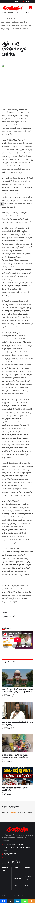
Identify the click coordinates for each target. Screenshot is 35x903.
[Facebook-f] (4, 862)
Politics (16, 889)
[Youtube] (18, 862)
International (17, 879)
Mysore (16, 886)
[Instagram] (13, 862)
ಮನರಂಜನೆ (28, 877)
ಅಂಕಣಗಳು (28, 886)
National (16, 882)
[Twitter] (9, 862)
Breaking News (16, 874)
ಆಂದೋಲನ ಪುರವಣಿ (28, 881)
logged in (14, 812)
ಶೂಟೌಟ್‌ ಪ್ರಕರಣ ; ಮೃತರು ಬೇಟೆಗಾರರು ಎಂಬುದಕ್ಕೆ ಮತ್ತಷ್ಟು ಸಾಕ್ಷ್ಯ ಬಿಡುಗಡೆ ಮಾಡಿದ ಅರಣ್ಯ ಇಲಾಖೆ (15, 757)
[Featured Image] (17, 677)
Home (26, 873)
